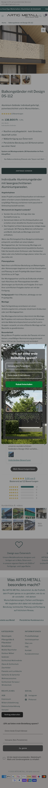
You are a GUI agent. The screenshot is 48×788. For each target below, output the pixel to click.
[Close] (44, 347)
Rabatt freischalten (24, 384)
